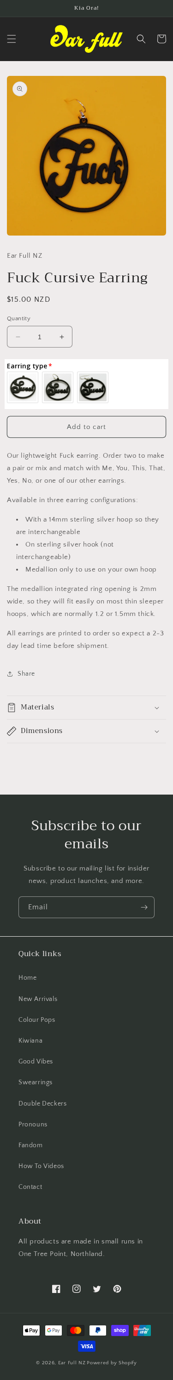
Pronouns (33, 1124)
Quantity (18, 318)
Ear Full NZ (72, 1363)
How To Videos (41, 1166)
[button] (11, 39)
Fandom (30, 1145)
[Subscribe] (144, 907)
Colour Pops (36, 1020)
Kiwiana (30, 1040)
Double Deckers (42, 1103)
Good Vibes (35, 1061)
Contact (30, 1187)
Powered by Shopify (112, 1363)
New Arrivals (37, 999)
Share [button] (26, 674)
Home (27, 978)
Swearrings (35, 1082)
